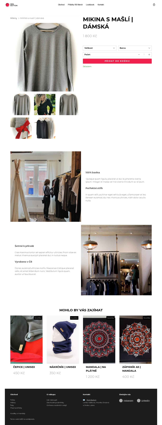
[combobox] (105, 48)
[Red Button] (11, 4)
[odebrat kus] (139, 54)
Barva (123, 48)
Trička (12, 400)
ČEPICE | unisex (24, 367)
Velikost (88, 48)
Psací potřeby (16, 408)
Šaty (12, 405)
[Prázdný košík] (154, 4)
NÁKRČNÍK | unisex (63, 367)
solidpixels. (30, 419)
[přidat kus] (149, 54)
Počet (87, 54)
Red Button (91, 400)
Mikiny (13, 18)
